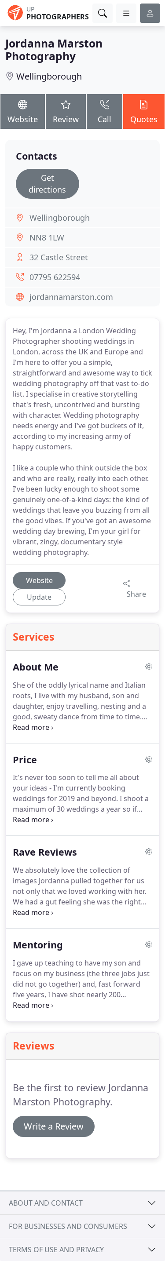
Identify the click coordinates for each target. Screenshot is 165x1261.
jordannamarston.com (71, 297)
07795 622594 (54, 277)
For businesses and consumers (68, 1226)
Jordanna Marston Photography (54, 49)
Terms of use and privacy (56, 1249)
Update (39, 597)
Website (22, 119)
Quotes (144, 119)
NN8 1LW (46, 237)
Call (104, 119)
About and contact (46, 1203)
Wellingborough (49, 76)
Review (66, 119)
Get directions (47, 183)
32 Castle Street (58, 257)
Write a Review (54, 1126)
